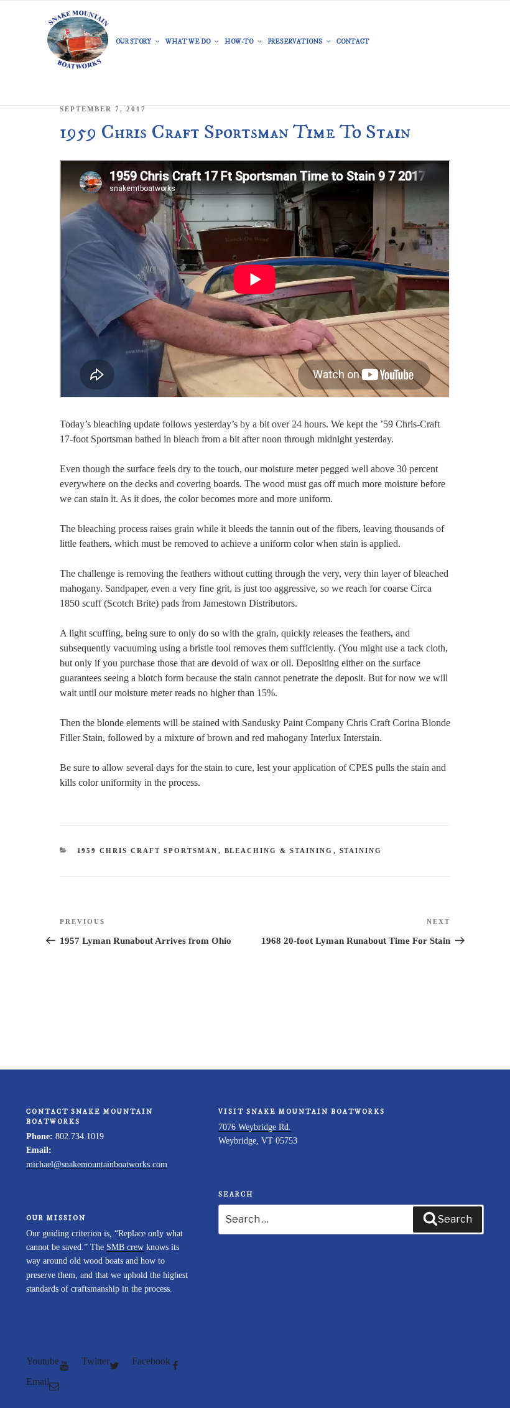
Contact (352, 41)
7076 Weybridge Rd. (254, 1127)
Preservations (294, 41)
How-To (239, 41)
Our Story (133, 41)
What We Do (187, 41)
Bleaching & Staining (279, 850)
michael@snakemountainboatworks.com (96, 1164)
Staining (361, 850)
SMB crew (125, 1247)
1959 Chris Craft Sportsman (147, 850)
